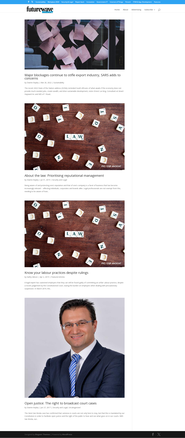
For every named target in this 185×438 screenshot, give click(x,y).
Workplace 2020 (53, 2)
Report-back (79, 2)
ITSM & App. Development (142, 2)
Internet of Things (116, 2)
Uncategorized (74, 407)
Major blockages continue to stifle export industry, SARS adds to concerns (73, 77)
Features (157, 2)
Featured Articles (58, 277)
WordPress (67, 434)
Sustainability (40, 2)
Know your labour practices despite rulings (56, 272)
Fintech (128, 2)
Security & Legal (67, 2)
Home (117, 10)
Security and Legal (59, 180)
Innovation (90, 2)
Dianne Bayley (33, 82)
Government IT (102, 2)
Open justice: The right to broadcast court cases (61, 403)
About (125, 10)
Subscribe (148, 10)
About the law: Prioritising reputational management (64, 175)
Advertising (136, 10)
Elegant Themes (42, 434)
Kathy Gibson (32, 277)
